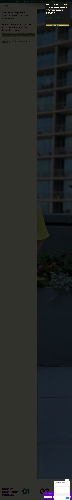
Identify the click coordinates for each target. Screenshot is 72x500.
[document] (36, 250)
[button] (70, 2)
